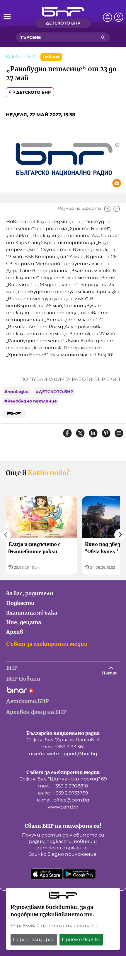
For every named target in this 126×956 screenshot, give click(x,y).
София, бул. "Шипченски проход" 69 (63, 779)
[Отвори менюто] (7, 16)
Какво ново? (21, 57)
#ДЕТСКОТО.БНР (54, 391)
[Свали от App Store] (46, 874)
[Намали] (116, 208)
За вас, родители (29, 593)
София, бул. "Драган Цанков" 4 (63, 739)
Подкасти (20, 603)
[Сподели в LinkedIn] (93, 433)
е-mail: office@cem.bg (63, 800)
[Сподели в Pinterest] (106, 433)
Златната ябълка (31, 612)
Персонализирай (34, 939)
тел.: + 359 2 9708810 (63, 786)
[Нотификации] (108, 17)
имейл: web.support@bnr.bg (63, 754)
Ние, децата (23, 622)
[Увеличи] (107, 208)
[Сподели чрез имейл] (119, 433)
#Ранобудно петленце (30, 401)
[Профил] (119, 17)
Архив (14, 632)
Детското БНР (33, 92)
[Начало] (63, 12)
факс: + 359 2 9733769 (63, 793)
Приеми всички (81, 939)
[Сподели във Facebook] (67, 433)
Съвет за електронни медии (47, 644)
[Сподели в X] (80, 433)
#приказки (16, 391)
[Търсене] (103, 37)
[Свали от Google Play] (79, 874)
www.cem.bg (63, 807)
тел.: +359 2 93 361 (63, 746)
